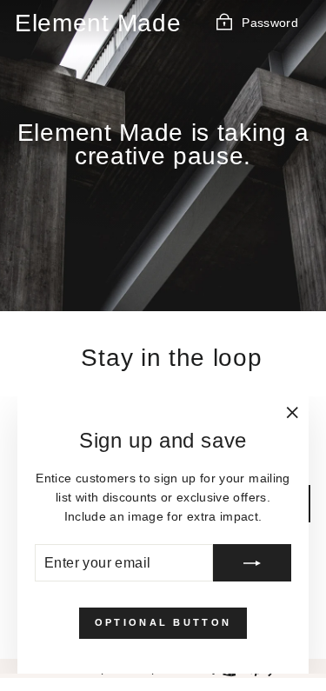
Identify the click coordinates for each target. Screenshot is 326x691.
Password (270, 22)
